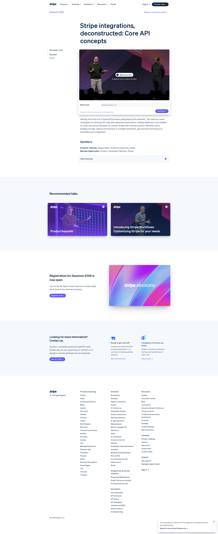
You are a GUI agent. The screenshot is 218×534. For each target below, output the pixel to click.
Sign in (145, 4)
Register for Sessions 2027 (155, 12)
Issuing (83, 440)
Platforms (115, 430)
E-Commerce (116, 408)
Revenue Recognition (88, 462)
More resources (147, 430)
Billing (82, 405)
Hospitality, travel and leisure (122, 446)
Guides (144, 395)
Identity (83, 433)
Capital (83, 408)
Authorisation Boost (88, 401)
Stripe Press (146, 448)
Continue (161, 111)
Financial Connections (88, 430)
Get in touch (56, 359)
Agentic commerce (118, 401)
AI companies (116, 437)
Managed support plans (150, 464)
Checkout (84, 411)
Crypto (83, 421)
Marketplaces (116, 424)
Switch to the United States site (173, 528)
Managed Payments (88, 446)
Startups (114, 398)
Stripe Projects (117, 508)
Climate (83, 414)
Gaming (114, 443)
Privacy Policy (109, 112)
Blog (143, 401)
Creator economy (118, 440)
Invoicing (83, 437)
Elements (84, 427)
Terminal (83, 472)
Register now (56, 295)
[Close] (213, 522)
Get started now (118, 358)
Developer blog (117, 512)
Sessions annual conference (152, 408)
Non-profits (115, 456)
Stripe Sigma (85, 465)
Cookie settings (147, 426)
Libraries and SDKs (118, 505)
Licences (145, 420)
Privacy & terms (147, 411)
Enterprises (115, 395)
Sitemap (144, 423)
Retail (113, 465)
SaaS (113, 433)
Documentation (117, 492)
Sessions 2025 (57, 12)
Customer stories (148, 398)
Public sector (116, 462)
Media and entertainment (121, 452)
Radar (82, 459)
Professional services (119, 459)
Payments (84, 452)
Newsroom (145, 445)
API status (115, 499)
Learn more (146, 358)
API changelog (116, 502)
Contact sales (159, 4)
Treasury (83, 475)
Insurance (114, 449)
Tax (81, 468)
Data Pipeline (85, 424)
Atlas (82, 398)
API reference (116, 496)
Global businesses (118, 417)
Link (81, 443)
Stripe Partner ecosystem (121, 480)
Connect (83, 417)
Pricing (113, 4)
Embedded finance (118, 411)
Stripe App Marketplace (120, 477)
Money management (119, 427)
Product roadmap (148, 439)
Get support (146, 461)
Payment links (85, 449)
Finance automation (118, 414)
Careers (144, 442)
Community (146, 405)
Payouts (83, 456)
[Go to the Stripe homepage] (52, 391)
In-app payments (117, 421)
